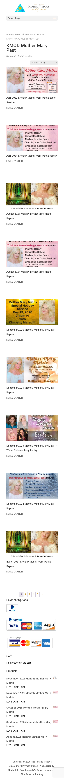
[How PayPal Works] (12, 611)
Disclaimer (15, 766)
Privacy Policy (30, 766)
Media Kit (13, 770)
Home (9, 34)
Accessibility (47, 766)
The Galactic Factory (32, 774)
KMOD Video (21, 34)
